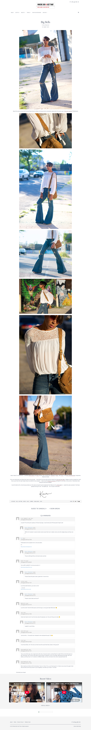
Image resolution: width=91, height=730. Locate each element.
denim (24, 501)
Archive (44, 12)
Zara (41, 501)
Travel (28, 12)
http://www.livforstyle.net (26, 546)
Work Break (54, 508)
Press (15, 722)
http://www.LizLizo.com (26, 589)
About (12, 12)
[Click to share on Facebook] (73, 501)
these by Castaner (52, 481)
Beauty (23, 12)
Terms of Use (27, 722)
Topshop (53, 475)
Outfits (17, 12)
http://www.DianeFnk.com (26, 567)
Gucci (62, 475)
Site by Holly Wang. (77, 726)
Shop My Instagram (36, 12)
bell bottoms (19, 501)
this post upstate (68, 111)
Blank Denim (31, 475)
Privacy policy (20, 722)
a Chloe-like (58, 485)
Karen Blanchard (29, 527)
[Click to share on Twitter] (75, 501)
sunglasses (36, 501)
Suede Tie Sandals (39, 508)
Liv (21, 538)
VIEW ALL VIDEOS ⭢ (45, 705)
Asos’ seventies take (70, 475)
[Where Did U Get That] (45, 5)
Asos (38, 475)
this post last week (61, 479)
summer (31, 501)
